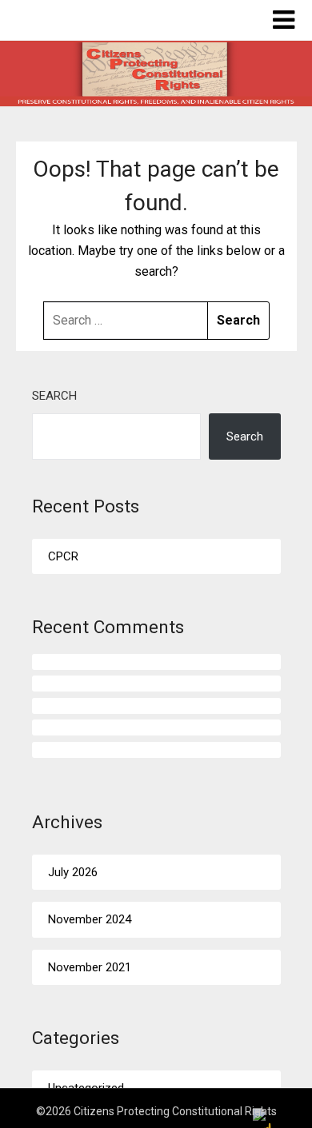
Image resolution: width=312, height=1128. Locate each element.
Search (54, 396)
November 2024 (89, 919)
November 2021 (89, 967)
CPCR (63, 556)
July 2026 (73, 872)
